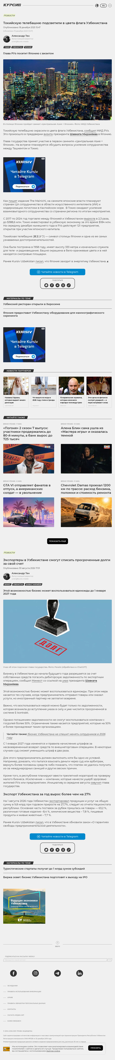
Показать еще (57, 541)
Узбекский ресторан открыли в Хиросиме (31, 304)
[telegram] (57, 973)
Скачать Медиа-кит (15, 1015)
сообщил (90, 130)
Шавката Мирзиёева (84, 134)
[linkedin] (79, 973)
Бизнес (7, 584)
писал (39, 261)
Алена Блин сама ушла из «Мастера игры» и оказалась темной (84, 431)
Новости (9, 15)
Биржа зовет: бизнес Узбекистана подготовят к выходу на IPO (45, 877)
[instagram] (35, 973)
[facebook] (13, 973)
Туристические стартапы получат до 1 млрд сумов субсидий (44, 868)
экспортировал (59, 801)
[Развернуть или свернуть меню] (110, 5)
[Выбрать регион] (97, 5)
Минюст (37, 680)
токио (7, 47)
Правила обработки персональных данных (26, 1003)
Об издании (12, 986)
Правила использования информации (24, 992)
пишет (13, 200)
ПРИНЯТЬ (95, 1048)
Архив (10, 997)
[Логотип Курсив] (12, 4)
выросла (89, 218)
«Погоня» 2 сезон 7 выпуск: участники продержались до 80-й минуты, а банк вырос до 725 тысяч (27, 433)
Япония (28, 47)
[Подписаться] (110, 959)
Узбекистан (17, 47)
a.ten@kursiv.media (20, 41)
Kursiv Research (14, 1021)
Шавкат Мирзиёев (33, 584)
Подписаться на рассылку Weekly (20, 956)
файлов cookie (53, 1051)
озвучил (96, 782)
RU (103, 5)
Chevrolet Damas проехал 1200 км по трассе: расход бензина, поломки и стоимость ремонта (86, 489)
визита (48, 134)
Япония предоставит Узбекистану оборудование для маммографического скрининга (53, 314)
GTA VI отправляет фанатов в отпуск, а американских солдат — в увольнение (27, 489)
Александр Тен (21, 36)
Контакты (11, 1009)
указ (65, 680)
